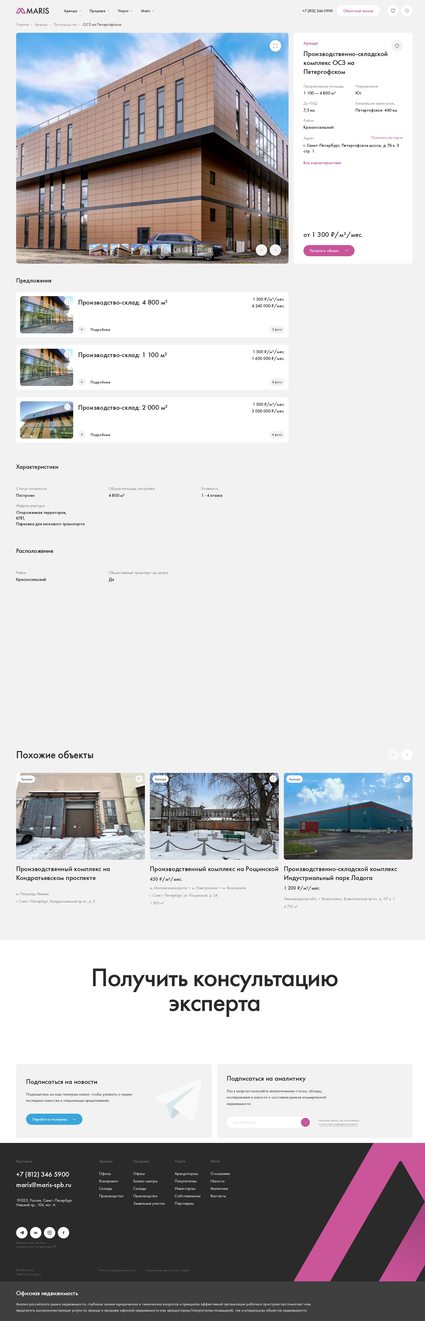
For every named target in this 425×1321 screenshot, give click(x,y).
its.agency (35, 1274)
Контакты (218, 1196)
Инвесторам (185, 1188)
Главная (22, 24)
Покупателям (185, 1181)
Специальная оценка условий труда (167, 1270)
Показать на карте (387, 137)
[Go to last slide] (261, 250)
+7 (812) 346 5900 (317, 10)
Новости (217, 1181)
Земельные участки (149, 1203)
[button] (98, 250)
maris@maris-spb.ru (43, 1184)
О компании (220, 1173)
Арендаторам (186, 1173)
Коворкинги (108, 1181)
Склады (105, 1188)
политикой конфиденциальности (339, 1124)
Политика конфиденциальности (117, 1270)
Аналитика (219, 1188)
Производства (65, 24)
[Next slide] (275, 250)
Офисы (105, 1173)
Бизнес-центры (145, 1181)
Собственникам (187, 1196)
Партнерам (184, 1203)
